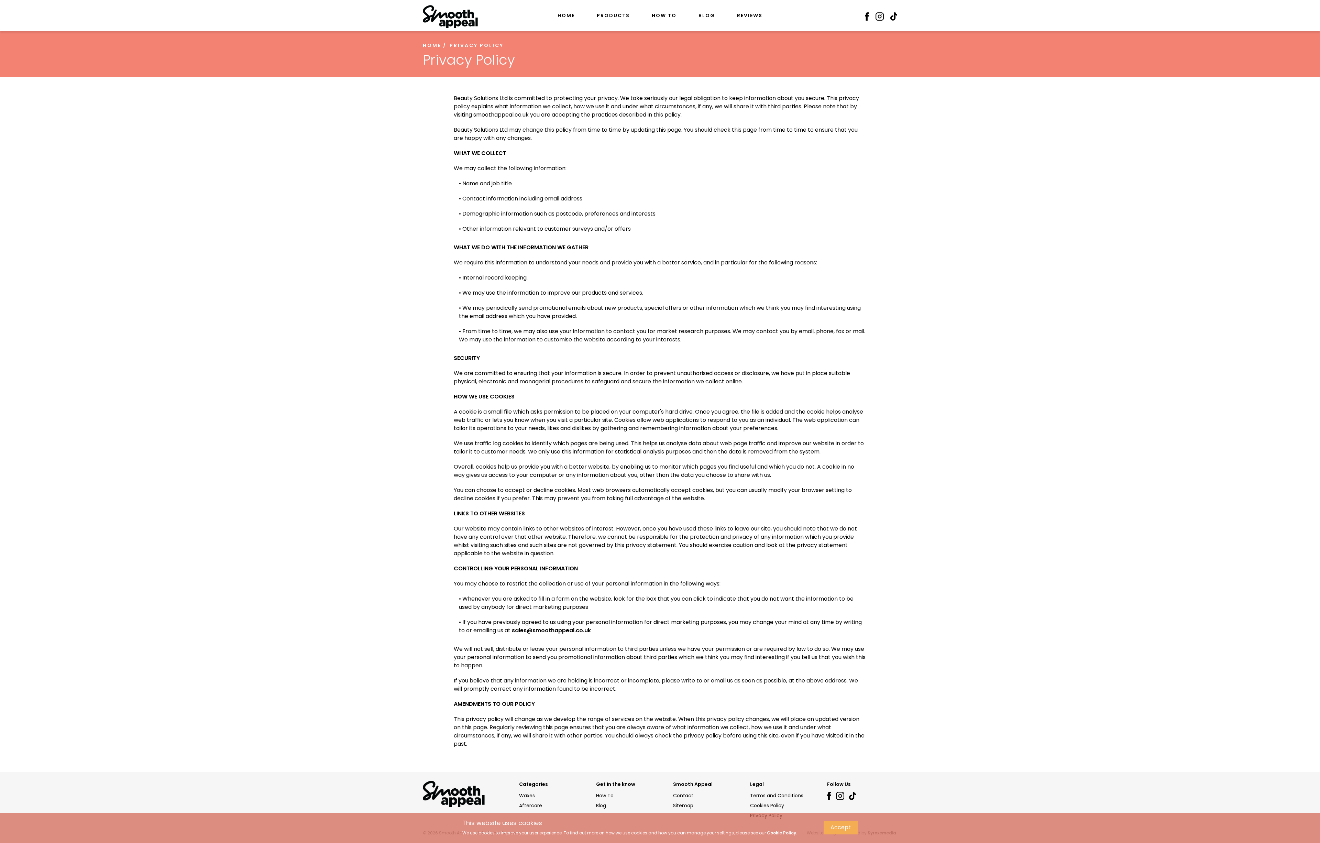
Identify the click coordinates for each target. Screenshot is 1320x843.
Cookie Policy (781, 833)
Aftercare (530, 805)
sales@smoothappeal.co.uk (551, 630)
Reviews (749, 15)
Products (613, 15)
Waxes (527, 795)
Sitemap (683, 805)
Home (566, 15)
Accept (840, 827)
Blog (706, 15)
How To (664, 15)
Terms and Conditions (776, 795)
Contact (683, 795)
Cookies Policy (767, 805)
